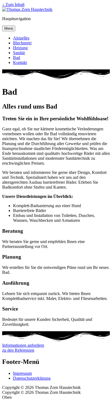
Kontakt (20, 62)
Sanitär (19, 52)
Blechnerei (22, 43)
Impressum (22, 373)
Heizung (20, 47)
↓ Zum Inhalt (13, 4)
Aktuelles (21, 38)
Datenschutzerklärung (32, 378)
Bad (16, 57)
